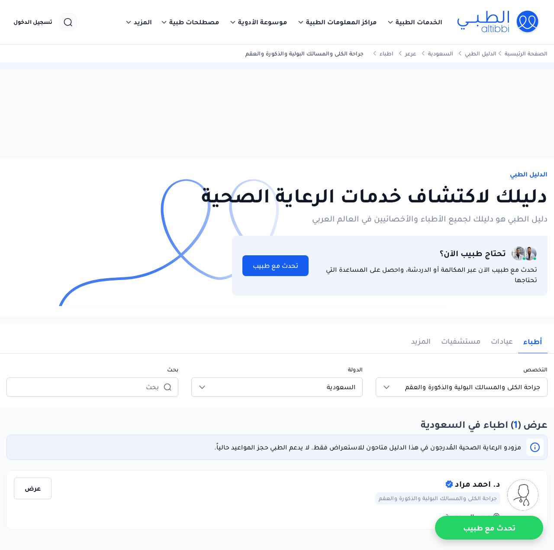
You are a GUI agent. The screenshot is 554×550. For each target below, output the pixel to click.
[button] (414, 22)
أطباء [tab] (532, 341)
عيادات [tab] (502, 341)
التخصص (535, 369)
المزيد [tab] (421, 341)
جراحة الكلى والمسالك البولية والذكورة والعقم (438, 498)
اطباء (386, 53)
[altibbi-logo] (498, 22)
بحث (172, 369)
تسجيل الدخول (32, 22)
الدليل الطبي (480, 53)
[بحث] (68, 22)
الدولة (355, 369)
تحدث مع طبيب (275, 265)
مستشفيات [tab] (460, 341)
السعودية (440, 53)
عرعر (410, 53)
